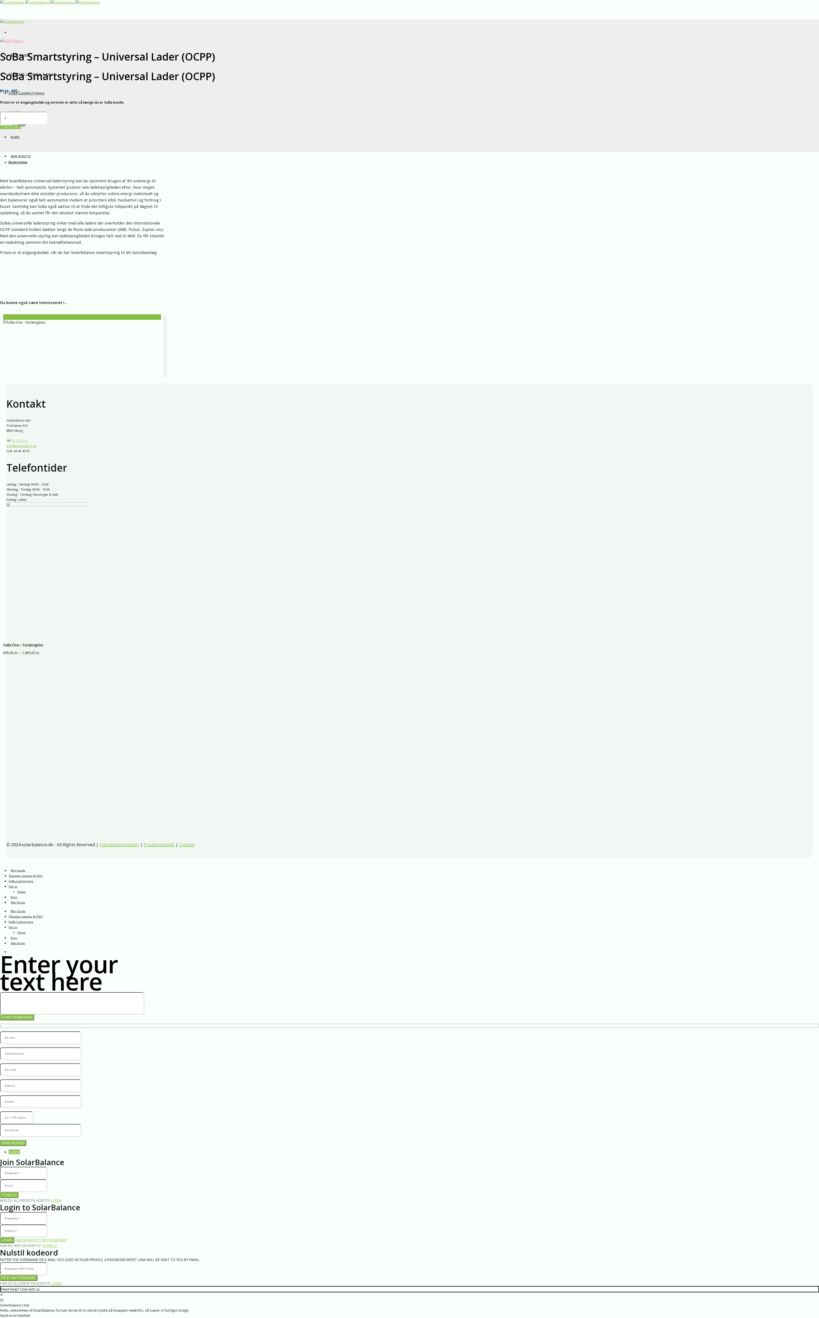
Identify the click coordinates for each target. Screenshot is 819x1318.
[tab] (414, 162)
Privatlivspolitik (159, 844)
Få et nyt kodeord (19, 1278)
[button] (1, 1295)
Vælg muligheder (14, 317)
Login (56, 1200)
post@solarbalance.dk (21, 446)
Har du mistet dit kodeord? (41, 1240)
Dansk (14, 1152)
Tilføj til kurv (10, 127)
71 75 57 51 (20, 441)
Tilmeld (9, 1195)
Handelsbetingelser (119, 844)
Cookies (187, 844)
